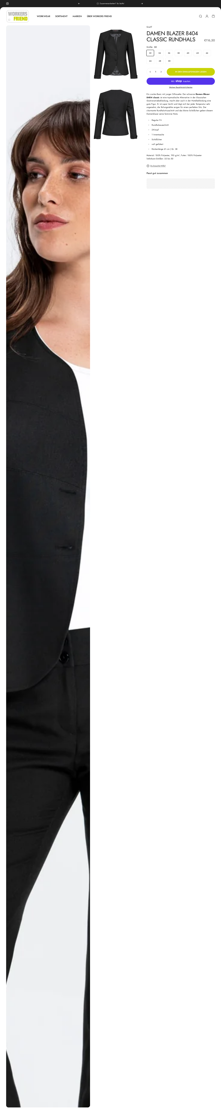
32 (150, 53)
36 (169, 53)
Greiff (149, 26)
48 (160, 61)
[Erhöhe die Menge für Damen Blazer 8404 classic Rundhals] (162, 72)
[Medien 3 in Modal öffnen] (116, 114)
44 (207, 53)
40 (188, 53)
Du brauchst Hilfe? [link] (158, 166)
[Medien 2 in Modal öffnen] (116, 54)
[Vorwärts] (142, 3)
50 (169, 61)
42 (197, 53)
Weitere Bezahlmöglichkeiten (180, 87)
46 (150, 61)
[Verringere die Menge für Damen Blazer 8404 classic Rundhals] (150, 72)
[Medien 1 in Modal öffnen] (48, 566)
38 (178, 53)
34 (159, 53)
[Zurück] (79, 3)
